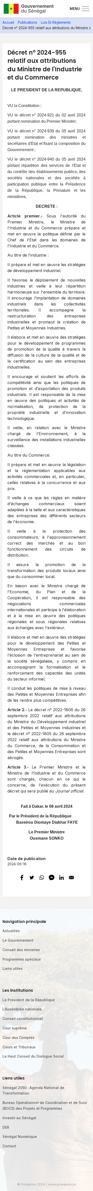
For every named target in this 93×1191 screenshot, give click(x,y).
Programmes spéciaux (21, 959)
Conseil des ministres (21, 950)
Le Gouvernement (17, 940)
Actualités (11, 931)
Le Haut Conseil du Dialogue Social (33, 1056)
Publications (27, 22)
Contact (9, 1146)
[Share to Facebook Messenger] (52, 878)
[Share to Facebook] (22, 878)
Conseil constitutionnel (22, 1018)
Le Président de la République (28, 1000)
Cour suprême (14, 1028)
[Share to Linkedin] (61, 878)
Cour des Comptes (18, 1037)
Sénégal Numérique (19, 1136)
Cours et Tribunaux (18, 1047)
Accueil (8, 22)
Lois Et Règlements (56, 22)
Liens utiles (12, 968)
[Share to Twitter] (32, 878)
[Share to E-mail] (71, 878)
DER (5, 1127)
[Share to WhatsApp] (42, 878)
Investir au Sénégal (19, 1118)
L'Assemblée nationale (22, 1009)
